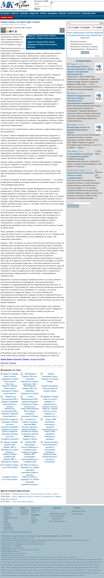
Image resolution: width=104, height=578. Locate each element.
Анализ (6, 521)
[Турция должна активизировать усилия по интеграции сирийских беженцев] (50, 442)
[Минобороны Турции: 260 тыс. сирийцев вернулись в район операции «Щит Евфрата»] (31, 374)
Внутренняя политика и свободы (84, 47)
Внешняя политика (78, 41)
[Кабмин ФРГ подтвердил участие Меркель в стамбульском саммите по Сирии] (31, 442)
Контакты (34, 519)
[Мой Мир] (10, 31)
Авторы (33, 512)
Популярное (8, 514)
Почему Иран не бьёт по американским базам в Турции (78, 129)
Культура (62, 13)
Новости (15, 13)
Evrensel (5, 363)
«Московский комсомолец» (50, 536)
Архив (33, 523)
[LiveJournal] (13, 31)
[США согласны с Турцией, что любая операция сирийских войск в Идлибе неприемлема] (30, 465)
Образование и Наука (11, 517)
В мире (6, 516)
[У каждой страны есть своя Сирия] (11, 465)
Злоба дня (7, 525)
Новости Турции (26, 366)
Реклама (34, 521)
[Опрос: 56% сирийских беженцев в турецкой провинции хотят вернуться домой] (50, 419)
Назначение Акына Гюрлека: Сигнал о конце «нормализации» (80, 175)
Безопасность (74, 13)
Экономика (52, 13)
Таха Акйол (72, 151)
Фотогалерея (8, 527)
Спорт (6, 519)
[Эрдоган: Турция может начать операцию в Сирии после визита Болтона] (11, 374)
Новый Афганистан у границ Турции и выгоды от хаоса (35, 494)
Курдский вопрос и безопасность (84, 49)
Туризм (43, 13)
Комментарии (7, 17)
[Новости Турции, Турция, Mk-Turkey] (77, 511)
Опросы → (97, 56)
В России (7, 512)
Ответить (85, 52)
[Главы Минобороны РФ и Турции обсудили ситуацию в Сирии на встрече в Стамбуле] (31, 397)
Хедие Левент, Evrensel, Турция (15, 359)
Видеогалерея (8, 529)
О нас (33, 517)
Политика (24, 13)
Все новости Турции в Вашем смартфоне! (16, 532)
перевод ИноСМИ (37, 359)
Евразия (6, 510)
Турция (60, 366)
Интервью (7, 523)
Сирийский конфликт (44, 366)
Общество (34, 13)
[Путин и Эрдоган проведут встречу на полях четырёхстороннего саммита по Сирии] (11, 419)
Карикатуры (24, 514)
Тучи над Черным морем (23, 502)
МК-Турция (5, 13)
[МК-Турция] (16, 5)
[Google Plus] (15, 31)
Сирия (55, 366)
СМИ (34, 366)
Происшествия (89, 13)
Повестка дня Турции (76, 170)
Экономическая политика (81, 44)
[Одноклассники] (7, 31)
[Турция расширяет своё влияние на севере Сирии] (50, 374)
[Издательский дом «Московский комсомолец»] (57, 515)
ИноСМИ (8, 366)
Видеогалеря (24, 512)
